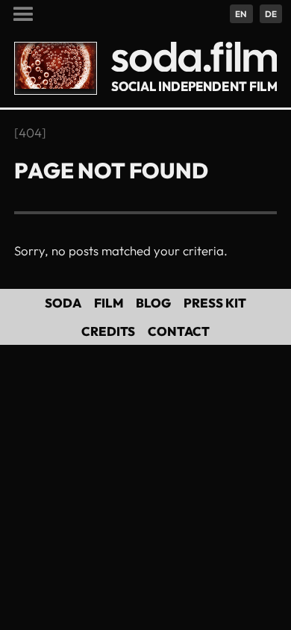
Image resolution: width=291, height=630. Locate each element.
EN (241, 13)
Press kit (215, 303)
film (109, 303)
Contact (179, 331)
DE (271, 13)
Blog (153, 303)
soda (63, 303)
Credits (108, 331)
